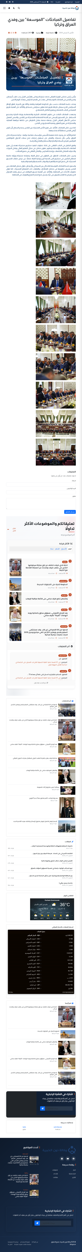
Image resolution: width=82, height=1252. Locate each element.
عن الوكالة (35, 1242)
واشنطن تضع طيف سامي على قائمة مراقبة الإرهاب (47, 598)
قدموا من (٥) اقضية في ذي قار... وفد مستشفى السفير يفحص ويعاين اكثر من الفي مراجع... (34, 705)
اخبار (74, 1169)
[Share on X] (13, 33)
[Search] (19, 8)
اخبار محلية (72, 1173)
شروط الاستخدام (25, 1242)
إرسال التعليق (70, 512)
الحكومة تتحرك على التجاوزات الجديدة (52, 584)
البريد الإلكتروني (71, 488)
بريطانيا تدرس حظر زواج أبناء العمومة (48, 787)
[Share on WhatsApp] (11, 33)
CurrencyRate (69, 995)
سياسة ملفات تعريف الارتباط (22, 1244)
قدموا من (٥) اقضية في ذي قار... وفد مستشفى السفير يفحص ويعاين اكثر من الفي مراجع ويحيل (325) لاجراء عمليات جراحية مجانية (46, 632)
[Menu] (4, 8)
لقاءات (55, 1173)
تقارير (74, 1177)
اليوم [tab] (69, 549)
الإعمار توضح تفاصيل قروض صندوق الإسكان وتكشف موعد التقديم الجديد (35, 821)
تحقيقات (55, 1169)
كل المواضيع (69, 2)
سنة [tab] (51, 549)
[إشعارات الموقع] (9, 8)
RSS (52, 2)
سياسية (38, 33)
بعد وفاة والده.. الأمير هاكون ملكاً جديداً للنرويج (43, 798)
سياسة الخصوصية (13, 1242)
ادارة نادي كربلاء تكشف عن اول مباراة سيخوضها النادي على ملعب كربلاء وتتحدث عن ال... (33, 721)
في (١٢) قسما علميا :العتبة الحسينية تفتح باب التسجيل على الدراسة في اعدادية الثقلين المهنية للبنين (41, 663)
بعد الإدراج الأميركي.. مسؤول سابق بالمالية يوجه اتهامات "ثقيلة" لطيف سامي (48, 614)
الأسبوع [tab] (63, 549)
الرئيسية (77, 2)
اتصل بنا (58, 2)
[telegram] (62, 1158)
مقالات (55, 1177)
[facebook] (73, 1158)
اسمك (74, 480)
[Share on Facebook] (15, 33)
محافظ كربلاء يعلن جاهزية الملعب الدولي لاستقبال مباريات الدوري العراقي (35, 758)
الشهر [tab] (57, 549)
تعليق (74, 496)
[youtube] (68, 1158)
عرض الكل (14, 529)
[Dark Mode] (14, 8)
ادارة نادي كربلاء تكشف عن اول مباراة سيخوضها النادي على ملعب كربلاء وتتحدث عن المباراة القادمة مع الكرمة (47, 567)
